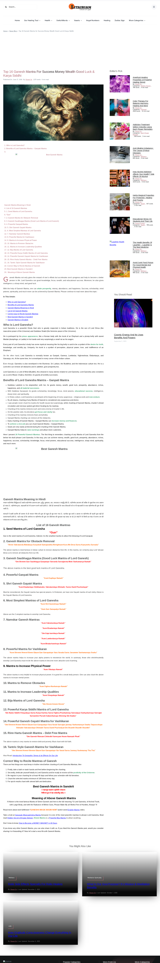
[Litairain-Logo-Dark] (80, 4)
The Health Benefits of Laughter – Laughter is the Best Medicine (142, 244)
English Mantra (74, 810)
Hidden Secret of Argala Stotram (20, 818)
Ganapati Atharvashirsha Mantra (28, 815)
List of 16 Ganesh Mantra (18, 311)
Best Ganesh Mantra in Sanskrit (20, 317)
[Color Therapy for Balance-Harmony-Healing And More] (120, 100)
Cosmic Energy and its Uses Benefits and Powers (128, 336)
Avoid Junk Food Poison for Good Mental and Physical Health (143, 264)
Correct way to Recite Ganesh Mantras (23, 314)
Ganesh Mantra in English (18, 320)
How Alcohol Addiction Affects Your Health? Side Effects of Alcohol (143, 174)
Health (143, 204)
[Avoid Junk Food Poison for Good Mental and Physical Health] (120, 262)
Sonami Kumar (140, 223)
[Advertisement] (80, 48)
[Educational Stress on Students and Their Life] (120, 218)
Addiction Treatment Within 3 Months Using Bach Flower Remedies (142, 127)
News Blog (13, 31)
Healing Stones (146, 86)
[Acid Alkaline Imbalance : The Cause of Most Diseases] (120, 147)
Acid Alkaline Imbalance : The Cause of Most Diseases (143, 150)
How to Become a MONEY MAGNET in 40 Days (38, 823)
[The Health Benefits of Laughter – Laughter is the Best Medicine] (120, 242)
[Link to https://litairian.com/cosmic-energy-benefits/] (116, 324)
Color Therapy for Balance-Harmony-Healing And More (141, 103)
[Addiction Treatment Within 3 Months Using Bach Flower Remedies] (120, 124)
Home (5, 31)
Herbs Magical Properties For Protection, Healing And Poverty (143, 197)
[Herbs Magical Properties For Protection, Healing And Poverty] (120, 195)
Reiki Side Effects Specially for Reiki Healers (35, 884)
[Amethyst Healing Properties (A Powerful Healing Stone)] (120, 77)
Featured (144, 109)
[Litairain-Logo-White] (7, 961)
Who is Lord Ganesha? (17, 302)
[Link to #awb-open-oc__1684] (154, 7)
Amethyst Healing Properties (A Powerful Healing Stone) (142, 79)
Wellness (144, 156)
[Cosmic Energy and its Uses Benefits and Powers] (133, 300)
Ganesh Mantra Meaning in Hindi (21, 308)
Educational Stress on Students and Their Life (142, 220)
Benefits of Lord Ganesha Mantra (21, 305)
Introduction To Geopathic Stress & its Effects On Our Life (35, 755)
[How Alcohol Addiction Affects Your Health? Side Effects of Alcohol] (120, 171)
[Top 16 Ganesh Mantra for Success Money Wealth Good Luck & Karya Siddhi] (53, 85)
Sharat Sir (29, 79)
